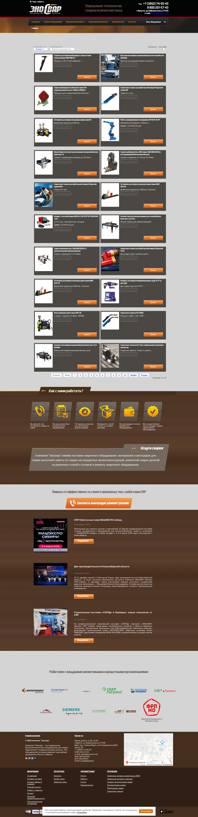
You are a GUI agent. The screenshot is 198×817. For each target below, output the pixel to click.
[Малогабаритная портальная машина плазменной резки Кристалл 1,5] (44, 174)
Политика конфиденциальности (36, 797)
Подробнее (82, 812)
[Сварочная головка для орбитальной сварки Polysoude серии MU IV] (44, 206)
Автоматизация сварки (116, 785)
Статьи (83, 782)
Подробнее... (83, 541)
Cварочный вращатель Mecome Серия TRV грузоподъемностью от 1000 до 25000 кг (70, 89)
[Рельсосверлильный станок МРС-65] (44, 335)
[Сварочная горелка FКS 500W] (110, 329)
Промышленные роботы (75, 22)
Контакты (132, 22)
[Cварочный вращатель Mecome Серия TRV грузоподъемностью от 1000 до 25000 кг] (44, 110)
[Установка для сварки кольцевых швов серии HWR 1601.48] (110, 206)
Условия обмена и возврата (34, 783)
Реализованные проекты (98, 22)
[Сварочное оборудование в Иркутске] (45, 13)
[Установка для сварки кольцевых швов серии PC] (44, 142)
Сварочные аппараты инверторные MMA (123, 776)
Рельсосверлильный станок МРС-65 (67, 313)
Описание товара (62, 65)
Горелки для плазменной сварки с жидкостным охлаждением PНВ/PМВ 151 (72, 56)
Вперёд (134, 375)
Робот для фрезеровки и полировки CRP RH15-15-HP (140, 120)
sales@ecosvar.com (159, 13)
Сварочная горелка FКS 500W (131, 313)
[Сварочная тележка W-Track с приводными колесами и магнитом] (110, 367)
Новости (84, 779)
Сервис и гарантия (34, 790)
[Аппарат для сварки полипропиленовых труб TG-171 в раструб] (110, 303)
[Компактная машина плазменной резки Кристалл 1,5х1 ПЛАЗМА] (44, 367)
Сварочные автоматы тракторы (120, 779)
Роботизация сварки (115, 788)
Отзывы (30, 793)
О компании (32, 776)
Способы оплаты (34, 787)
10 (125, 375)
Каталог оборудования (53, 22)
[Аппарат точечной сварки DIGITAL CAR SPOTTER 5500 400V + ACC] (44, 228)
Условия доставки (34, 779)
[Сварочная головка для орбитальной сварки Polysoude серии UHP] (110, 110)
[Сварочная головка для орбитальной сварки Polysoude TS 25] (110, 271)
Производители (118, 22)
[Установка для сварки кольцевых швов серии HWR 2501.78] (44, 303)
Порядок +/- (39, 49)
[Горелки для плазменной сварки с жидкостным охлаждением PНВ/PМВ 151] (44, 72)
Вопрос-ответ (59, 779)
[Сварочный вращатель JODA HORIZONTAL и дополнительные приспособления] (44, 271)
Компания (36, 22)
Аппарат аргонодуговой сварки (119, 782)
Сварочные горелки (115, 791)
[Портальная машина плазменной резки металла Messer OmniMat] (110, 77)
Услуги (83, 776)
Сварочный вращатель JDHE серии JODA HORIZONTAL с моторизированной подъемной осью (140, 153)
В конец (144, 375)
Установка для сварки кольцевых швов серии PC (73, 120)
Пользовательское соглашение (34, 803)
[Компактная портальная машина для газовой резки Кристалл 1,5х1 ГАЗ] (110, 238)
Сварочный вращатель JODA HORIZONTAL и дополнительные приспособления (70, 249)
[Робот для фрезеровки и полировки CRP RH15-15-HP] (110, 140)
